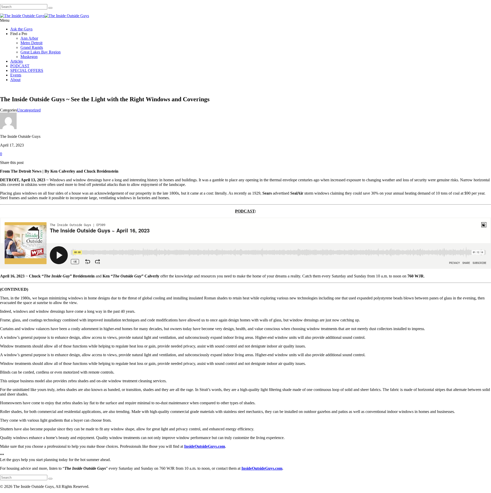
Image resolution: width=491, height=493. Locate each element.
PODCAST (19, 66)
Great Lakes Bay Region (40, 52)
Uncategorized (29, 110)
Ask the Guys (21, 29)
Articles (16, 61)
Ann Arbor (29, 38)
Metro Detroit (31, 43)
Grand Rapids (31, 47)
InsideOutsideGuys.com (204, 446)
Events (15, 75)
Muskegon (29, 56)
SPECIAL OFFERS (26, 70)
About (15, 79)
